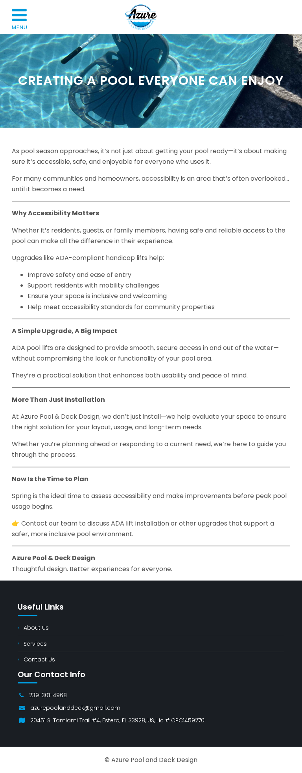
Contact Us (39, 659)
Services (35, 644)
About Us (36, 628)
